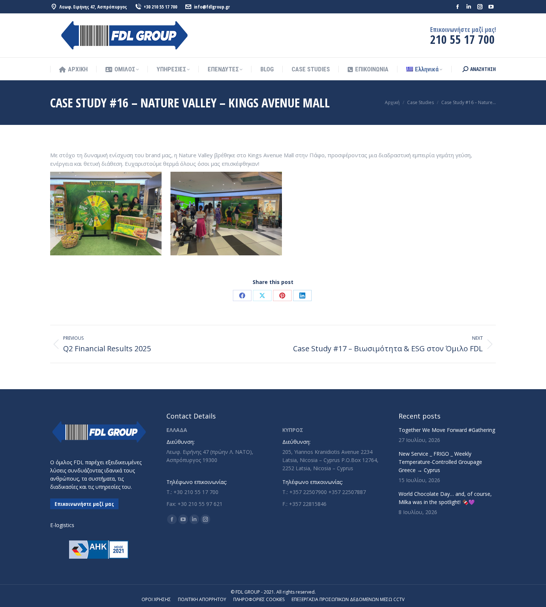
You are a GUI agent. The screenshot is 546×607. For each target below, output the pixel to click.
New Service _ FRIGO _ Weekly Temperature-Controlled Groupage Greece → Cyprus (440, 462)
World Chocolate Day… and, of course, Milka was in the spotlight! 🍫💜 (445, 498)
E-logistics (62, 525)
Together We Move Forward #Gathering (447, 429)
